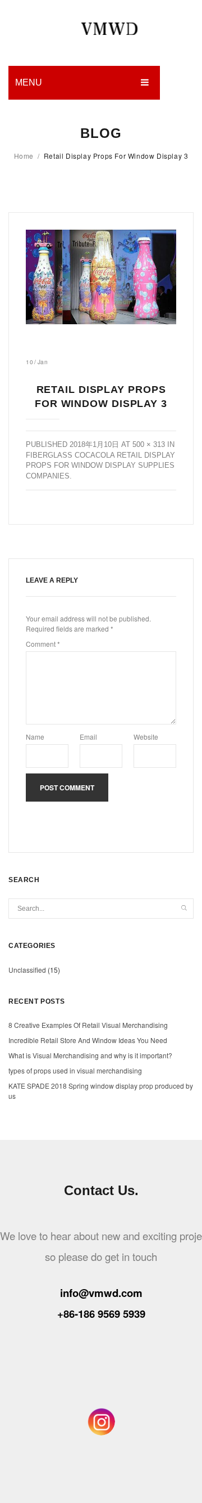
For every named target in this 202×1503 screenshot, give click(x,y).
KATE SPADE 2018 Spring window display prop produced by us (100, 1090)
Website (146, 736)
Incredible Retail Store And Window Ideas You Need (87, 1040)
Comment (43, 643)
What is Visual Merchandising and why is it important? (90, 1055)
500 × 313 (148, 444)
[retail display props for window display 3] (101, 277)
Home (24, 155)
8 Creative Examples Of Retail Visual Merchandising (88, 1025)
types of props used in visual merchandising (75, 1070)
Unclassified (27, 969)
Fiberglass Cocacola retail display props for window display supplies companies (100, 465)
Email (88, 736)
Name (35, 736)
